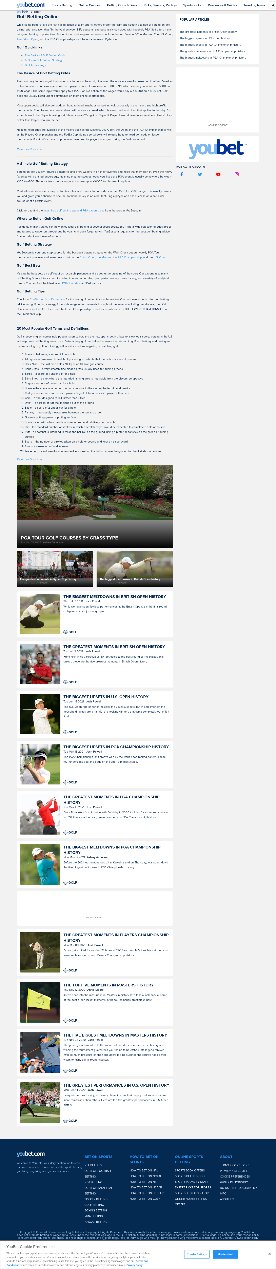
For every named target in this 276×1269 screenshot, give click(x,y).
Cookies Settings (197, 1254)
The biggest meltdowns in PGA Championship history (111, 849)
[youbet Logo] (31, 5)
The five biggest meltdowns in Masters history (115, 1035)
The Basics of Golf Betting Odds (45, 55)
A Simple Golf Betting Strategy (43, 60)
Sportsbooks (192, 5)
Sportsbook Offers (190, 1170)
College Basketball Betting (99, 1190)
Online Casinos (90, 5)
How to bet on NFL (144, 1170)
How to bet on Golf (145, 1199)
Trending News (254, 5)
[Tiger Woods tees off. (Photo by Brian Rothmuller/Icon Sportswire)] (40, 814)
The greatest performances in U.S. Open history (116, 1085)
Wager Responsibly (234, 1182)
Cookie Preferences (235, 1176)
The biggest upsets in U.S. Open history (106, 696)
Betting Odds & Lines (122, 5)
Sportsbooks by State (191, 1182)
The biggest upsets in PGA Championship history (116, 747)
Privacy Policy (134, 1265)
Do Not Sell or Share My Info (238, 1190)
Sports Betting (62, 5)
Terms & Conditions (234, 1165)
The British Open (27, 39)
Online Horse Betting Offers (191, 1201)
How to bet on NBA (144, 1182)
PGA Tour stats (71, 283)
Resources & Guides (222, 5)
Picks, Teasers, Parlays (160, 5)
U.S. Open (160, 257)
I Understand (225, 1254)
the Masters (104, 257)
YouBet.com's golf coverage (48, 299)
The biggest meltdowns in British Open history (114, 596)
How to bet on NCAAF (146, 1176)
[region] (138, 1254)
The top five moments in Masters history (108, 985)
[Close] (269, 1254)
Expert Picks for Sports (193, 1187)
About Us (227, 1199)
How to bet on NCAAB (146, 1187)
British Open (87, 257)
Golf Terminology (35, 65)
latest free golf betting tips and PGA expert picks (74, 210)
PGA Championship (130, 257)
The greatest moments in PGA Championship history (111, 799)
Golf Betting (94, 1205)
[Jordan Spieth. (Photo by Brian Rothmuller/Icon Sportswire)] (40, 1052)
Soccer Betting (95, 1199)
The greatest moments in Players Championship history (116, 937)
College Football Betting (98, 1174)
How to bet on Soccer (147, 1193)
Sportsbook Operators (192, 1193)
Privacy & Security (233, 1171)
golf (37, 12)
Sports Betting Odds (190, 1176)
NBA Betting (93, 1182)
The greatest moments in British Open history (114, 646)
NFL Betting (93, 1165)
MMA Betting (93, 1216)
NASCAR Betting (95, 1222)
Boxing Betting (95, 1210)
